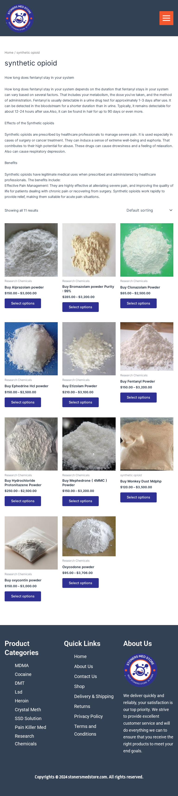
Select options (23, 303)
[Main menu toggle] (166, 18)
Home (9, 52)
